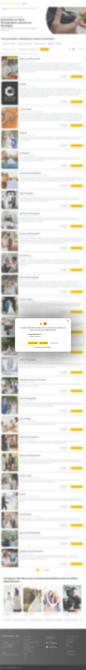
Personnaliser (54, 343)
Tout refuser (43, 343)
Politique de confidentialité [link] (43, 347)
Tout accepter (32, 343)
